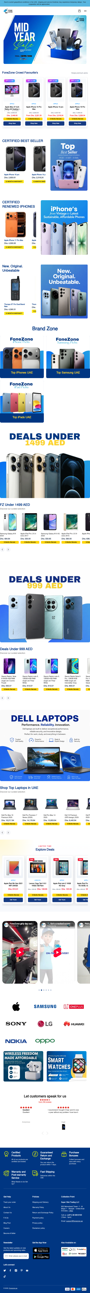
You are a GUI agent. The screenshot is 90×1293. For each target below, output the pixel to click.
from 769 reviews (45, 1102)
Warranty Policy (38, 1207)
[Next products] (8, 549)
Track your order (10, 1202)
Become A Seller (10, 1233)
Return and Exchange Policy (42, 1213)
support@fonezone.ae (74, 1221)
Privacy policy (37, 1223)
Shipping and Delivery (40, 1202)
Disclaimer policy (38, 1228)
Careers (6, 1228)
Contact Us (8, 1213)
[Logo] (8, 11)
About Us (7, 1207)
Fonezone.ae (13, 1288)
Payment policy (38, 1218)
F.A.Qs (6, 1218)
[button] (79, 11)
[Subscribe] (26, 1256)
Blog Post (7, 1223)
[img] (45, 1100)
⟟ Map (71, 1211)
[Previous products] (2, 549)
